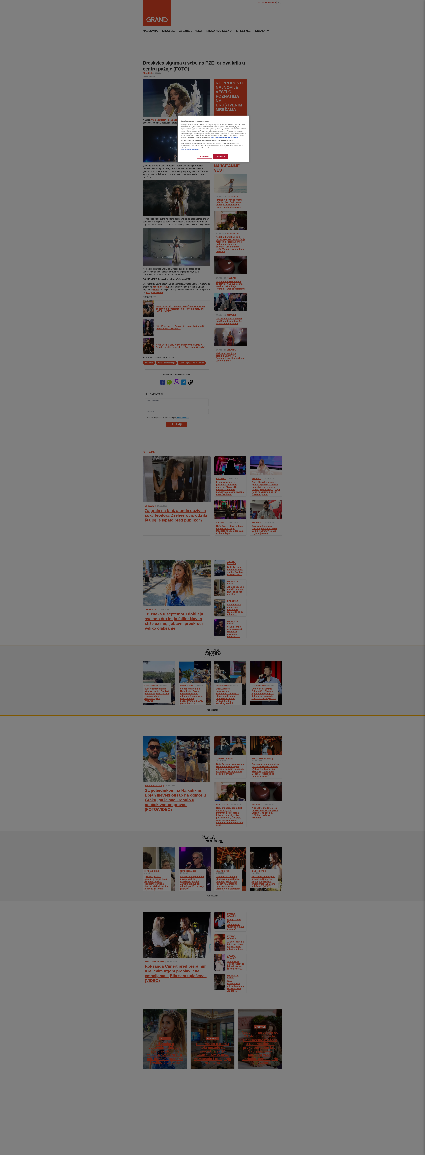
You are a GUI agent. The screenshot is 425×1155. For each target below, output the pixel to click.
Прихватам (221, 156)
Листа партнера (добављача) (190, 149)
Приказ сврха (204, 156)
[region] (213, 139)
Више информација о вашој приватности (224, 137)
